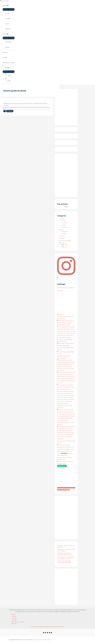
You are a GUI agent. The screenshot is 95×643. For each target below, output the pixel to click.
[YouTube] (51, 632)
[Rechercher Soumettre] (4, 111)
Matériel (62, 219)
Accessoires (65, 227)
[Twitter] (45, 632)
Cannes (64, 225)
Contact (38, 626)
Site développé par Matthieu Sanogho (42, 639)
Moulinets (64, 222)
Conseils (62, 229)
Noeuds (64, 233)
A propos (33, 626)
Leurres (64, 220)
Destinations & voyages (65, 240)
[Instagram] (47, 632)
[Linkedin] (49, 632)
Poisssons (62, 236)
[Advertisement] (66, 175)
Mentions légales (45, 626)
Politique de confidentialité (57, 626)
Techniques (65, 231)
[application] (7, 5)
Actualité (62, 238)
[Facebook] (43, 632)
